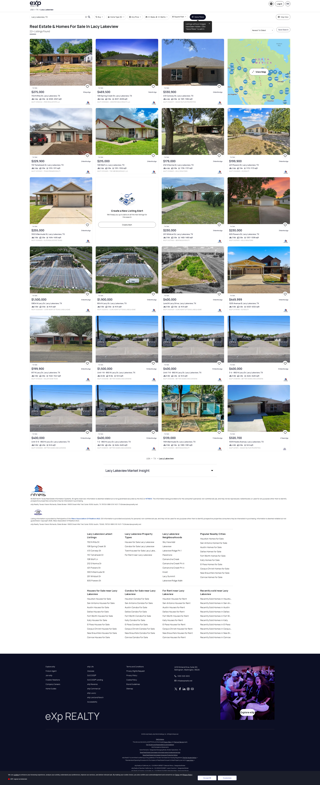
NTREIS (149, 499)
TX (154, 458)
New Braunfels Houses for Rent (178, 633)
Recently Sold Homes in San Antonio (216, 603)
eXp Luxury (91, 693)
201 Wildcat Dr (94, 576)
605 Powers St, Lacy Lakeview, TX (244, 234)
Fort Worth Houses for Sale (100, 616)
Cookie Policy (131, 680)
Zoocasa (90, 671)
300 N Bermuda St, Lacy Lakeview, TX (48, 234)
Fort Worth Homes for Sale (213, 555)
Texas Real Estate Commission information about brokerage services (160, 752)
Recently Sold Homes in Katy (214, 620)
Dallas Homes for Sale (210, 551)
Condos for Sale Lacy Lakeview (139, 546)
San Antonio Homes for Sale (213, 543)
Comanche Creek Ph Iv (173, 567)
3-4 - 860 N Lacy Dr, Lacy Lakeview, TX (246, 372)
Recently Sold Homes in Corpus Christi (216, 628)
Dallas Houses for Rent (174, 611)
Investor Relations (53, 680)
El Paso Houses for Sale (98, 624)
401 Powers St (94, 567)
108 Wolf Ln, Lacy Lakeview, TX (110, 165)
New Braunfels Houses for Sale (102, 633)
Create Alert (127, 225)
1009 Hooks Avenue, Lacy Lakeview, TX (246, 441)
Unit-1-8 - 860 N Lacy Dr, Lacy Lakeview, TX (116, 372)
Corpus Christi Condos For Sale (140, 628)
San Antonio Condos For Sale (139, 603)
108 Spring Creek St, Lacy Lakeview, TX (114, 95)
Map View (284, 17)
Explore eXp (50, 667)
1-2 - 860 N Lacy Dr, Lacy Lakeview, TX (114, 441)
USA (148, 458)
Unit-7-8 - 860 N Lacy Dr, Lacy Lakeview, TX (182, 372)
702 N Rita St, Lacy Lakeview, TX (45, 95)
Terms (177, 775)
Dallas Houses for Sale (98, 611)
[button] (160, 470)
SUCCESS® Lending (95, 680)
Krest (165, 572)
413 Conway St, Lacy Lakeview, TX (178, 95)
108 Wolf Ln (92, 559)
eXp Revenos (92, 684)
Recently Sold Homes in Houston (216, 598)
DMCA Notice (160, 739)
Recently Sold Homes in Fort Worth (216, 616)
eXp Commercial (93, 689)
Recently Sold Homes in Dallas (214, 611)
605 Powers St (94, 580)
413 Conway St (94, 550)
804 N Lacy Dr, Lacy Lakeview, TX (112, 303)
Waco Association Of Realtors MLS (85, 518)
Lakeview (167, 546)
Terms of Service (179, 742)
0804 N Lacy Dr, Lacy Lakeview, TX (46, 303)
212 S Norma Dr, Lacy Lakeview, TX (178, 165)
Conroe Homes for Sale (211, 577)
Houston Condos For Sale (137, 598)
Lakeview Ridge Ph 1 (172, 550)
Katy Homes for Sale (210, 560)
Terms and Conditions (135, 667)
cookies (16, 775)
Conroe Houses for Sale (98, 637)
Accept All (207, 778)
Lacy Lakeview (166, 458)
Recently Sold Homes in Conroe (215, 637)
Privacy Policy (131, 675)
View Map (261, 71)
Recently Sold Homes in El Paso (215, 624)
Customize (227, 778)
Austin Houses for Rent (174, 607)
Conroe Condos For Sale (136, 637)
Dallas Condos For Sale (136, 611)
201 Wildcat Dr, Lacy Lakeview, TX (178, 234)
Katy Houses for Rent (173, 620)
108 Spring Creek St (96, 546)
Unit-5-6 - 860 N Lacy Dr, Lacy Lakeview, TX (50, 441)
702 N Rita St (93, 542)
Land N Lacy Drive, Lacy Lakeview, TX (179, 303)
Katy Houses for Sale (97, 620)
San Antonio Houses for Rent (176, 603)
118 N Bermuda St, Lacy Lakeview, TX (179, 441)
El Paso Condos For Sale (136, 624)
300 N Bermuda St (96, 572)
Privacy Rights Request (135, 671)
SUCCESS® (91, 675)
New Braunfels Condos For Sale (140, 633)
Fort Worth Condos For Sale (138, 616)
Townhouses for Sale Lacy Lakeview (140, 550)
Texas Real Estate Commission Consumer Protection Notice (160, 755)
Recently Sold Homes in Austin (215, 607)
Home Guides (51, 689)
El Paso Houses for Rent (174, 624)
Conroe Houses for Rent (174, 637)
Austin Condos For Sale (136, 607)
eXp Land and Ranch (95, 697)
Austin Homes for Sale (211, 547)
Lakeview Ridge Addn (173, 580)
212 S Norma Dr (94, 563)
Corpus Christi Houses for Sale (102, 628)
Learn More (190, 760)
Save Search (283, 29)
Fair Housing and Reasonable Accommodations (160, 744)
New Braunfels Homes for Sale (214, 573)
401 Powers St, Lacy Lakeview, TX (244, 165)
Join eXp (49, 675)
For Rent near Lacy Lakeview (138, 555)
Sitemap (129, 689)
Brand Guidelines (133, 684)
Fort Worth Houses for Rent (176, 616)
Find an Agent (51, 671)
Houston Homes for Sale (212, 538)
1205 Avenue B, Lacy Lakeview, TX (244, 303)
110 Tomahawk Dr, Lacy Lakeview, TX (47, 165)
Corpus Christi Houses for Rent (178, 628)
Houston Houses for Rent (175, 598)
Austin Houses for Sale (98, 607)
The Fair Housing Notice (189, 757)
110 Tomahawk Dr (95, 555)
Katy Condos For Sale (135, 620)
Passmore (167, 555)
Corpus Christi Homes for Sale (214, 568)
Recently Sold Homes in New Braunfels (216, 633)
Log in (279, 4)
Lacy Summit (169, 576)
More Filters (199, 17)
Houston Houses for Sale (99, 598)
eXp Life (90, 667)
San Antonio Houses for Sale (101, 603)
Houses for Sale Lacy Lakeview (139, 542)
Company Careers (53, 684)
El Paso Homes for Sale (211, 564)
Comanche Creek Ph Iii (173, 563)
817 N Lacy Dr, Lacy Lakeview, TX (45, 372)
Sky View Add (169, 542)
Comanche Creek (171, 559)
